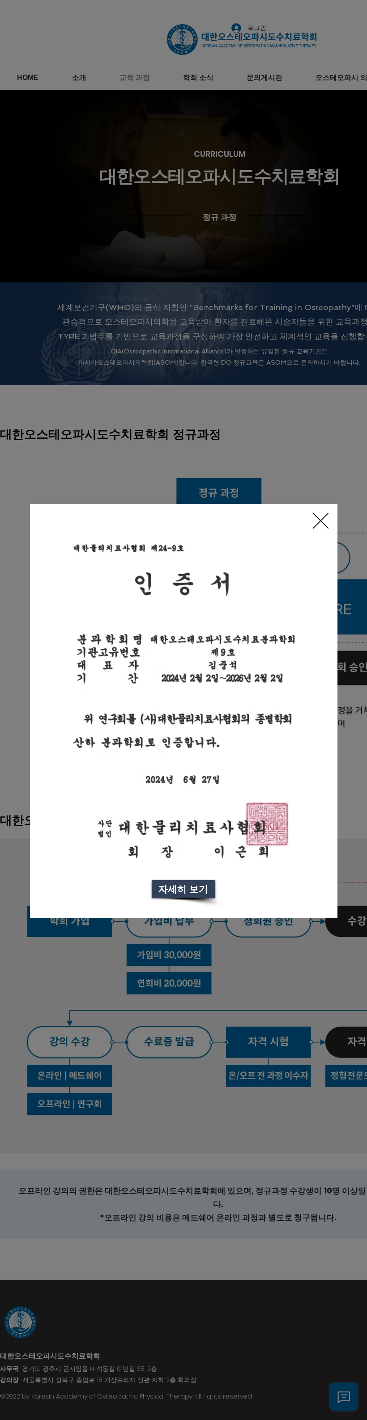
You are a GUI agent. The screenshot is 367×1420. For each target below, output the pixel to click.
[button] (321, 521)
